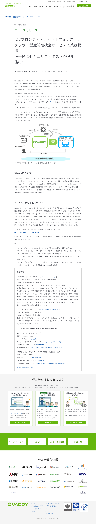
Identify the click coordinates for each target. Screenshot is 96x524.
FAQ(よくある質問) (50, 505)
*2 (67, 186)
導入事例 (48, 6)
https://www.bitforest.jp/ (49, 309)
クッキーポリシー (35, 509)
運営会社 (33, 511)
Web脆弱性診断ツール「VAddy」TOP (22, 17)
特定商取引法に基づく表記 (37, 505)
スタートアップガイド (15, 413)
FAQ (64, 1)
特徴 (30, 6)
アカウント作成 (83, 5)
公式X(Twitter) (49, 513)
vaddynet (41, 360)
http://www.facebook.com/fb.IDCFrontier (47, 347)
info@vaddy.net (35, 357)
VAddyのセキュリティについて (52, 503)
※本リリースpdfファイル (26, 367)
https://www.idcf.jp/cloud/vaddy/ (27, 232)
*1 (51, 101)
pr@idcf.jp (34, 339)
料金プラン (57, 6)
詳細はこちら (49, 422)
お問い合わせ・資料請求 (55, 1)
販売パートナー (71, 1)
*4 (29, 216)
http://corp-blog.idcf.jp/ (53, 342)
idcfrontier (39, 344)
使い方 (41, 6)
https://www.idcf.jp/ (48, 277)
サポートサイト (49, 509)
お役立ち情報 (70, 6)
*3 (31, 189)
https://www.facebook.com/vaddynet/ (50, 363)
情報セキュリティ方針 (36, 508)
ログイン (88, 1)
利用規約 (33, 503)
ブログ (47, 511)
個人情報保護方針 (35, 506)
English (81, 1)
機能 (35, 6)
